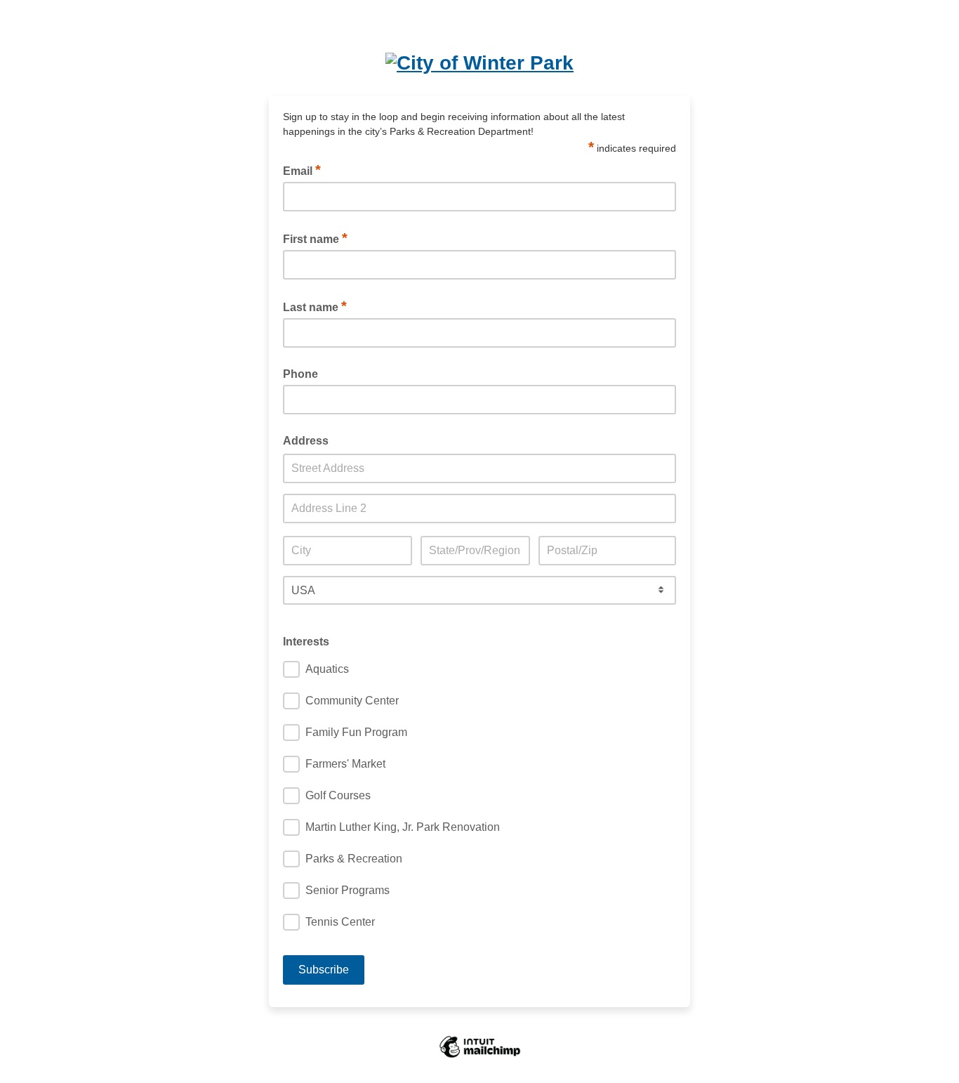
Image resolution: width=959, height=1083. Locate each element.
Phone (300, 374)
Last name (315, 306)
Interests (306, 642)
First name (315, 238)
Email (302, 170)
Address (306, 441)
